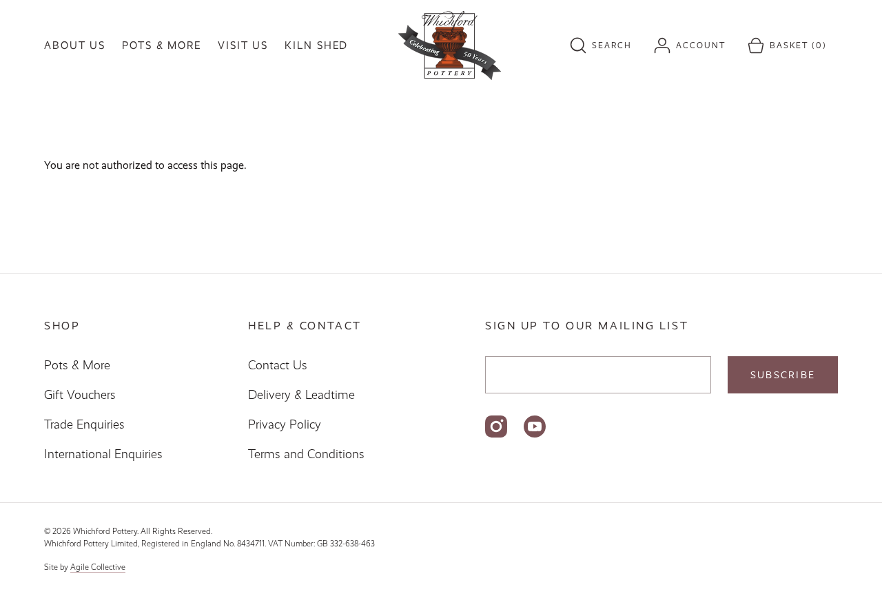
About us (74, 45)
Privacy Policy (284, 424)
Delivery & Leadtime (301, 395)
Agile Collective (97, 567)
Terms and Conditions (306, 454)
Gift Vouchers (80, 395)
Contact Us (277, 365)
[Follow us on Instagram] (496, 426)
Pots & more (161, 45)
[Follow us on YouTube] (535, 426)
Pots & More (77, 365)
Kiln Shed (316, 45)
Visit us (243, 45)
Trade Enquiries (84, 424)
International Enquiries (103, 454)
